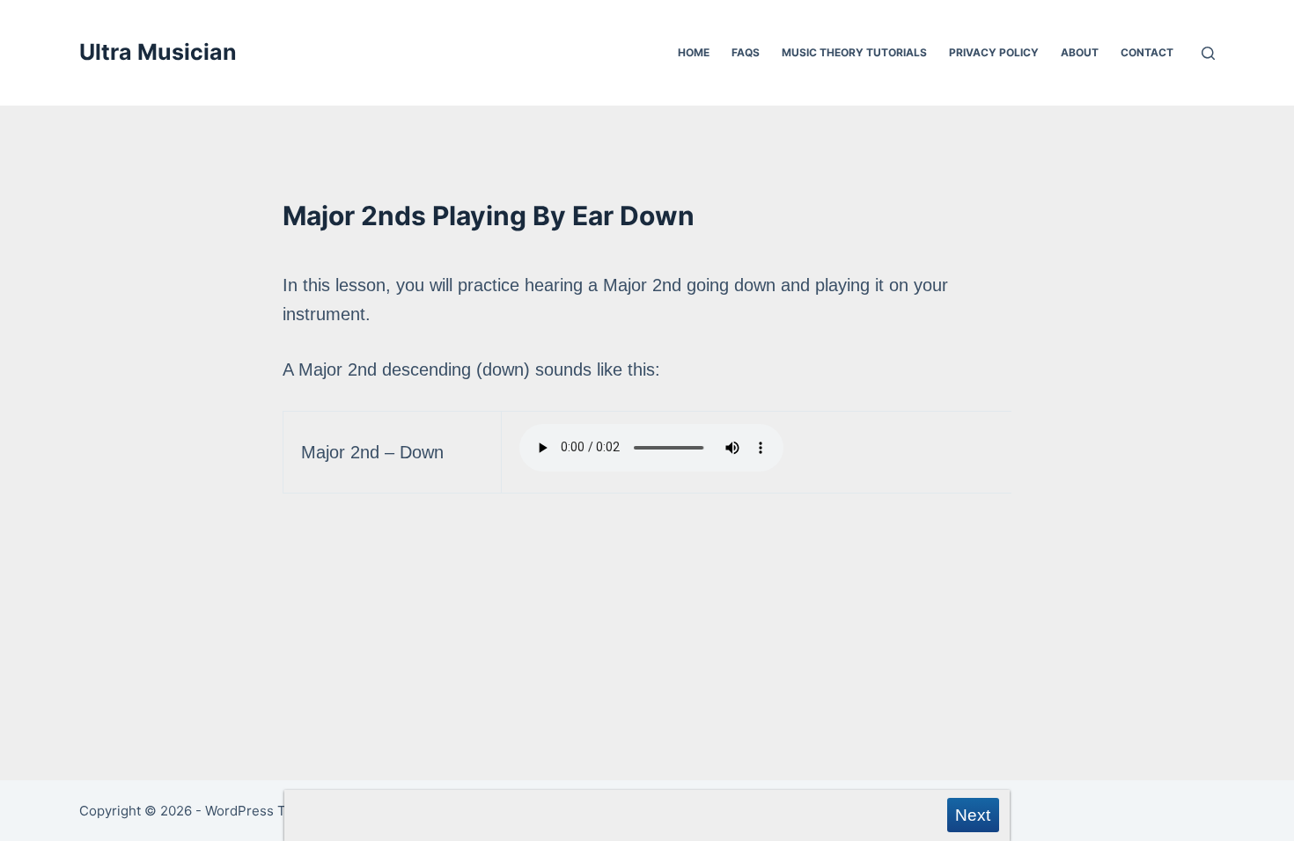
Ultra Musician (158, 52)
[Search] (1208, 53)
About (1080, 52)
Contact (1147, 52)
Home (693, 52)
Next (972, 815)
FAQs (746, 52)
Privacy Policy (994, 52)
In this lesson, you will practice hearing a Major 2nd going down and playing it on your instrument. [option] (615, 368)
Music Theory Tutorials (854, 52)
